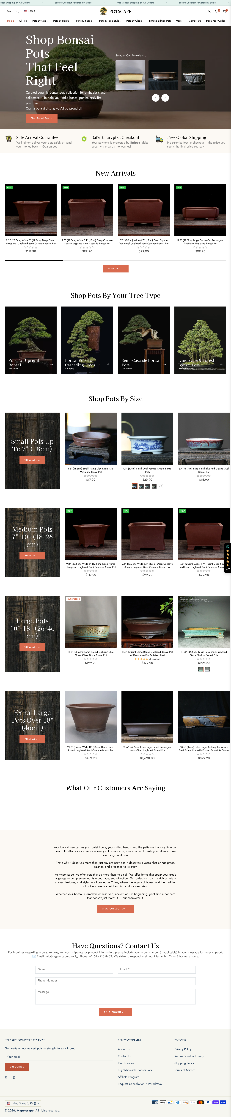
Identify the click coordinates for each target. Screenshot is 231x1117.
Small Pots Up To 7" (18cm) (32, 445)
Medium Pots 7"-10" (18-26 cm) (32, 536)
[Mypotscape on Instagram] (15, 1077)
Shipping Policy (184, 1063)
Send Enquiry (114, 1012)
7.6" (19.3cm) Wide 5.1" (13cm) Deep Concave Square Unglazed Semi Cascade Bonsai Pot (87, 242)
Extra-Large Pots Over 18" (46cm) (32, 720)
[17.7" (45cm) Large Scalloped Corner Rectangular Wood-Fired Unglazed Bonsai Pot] (130, 75)
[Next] (165, 98)
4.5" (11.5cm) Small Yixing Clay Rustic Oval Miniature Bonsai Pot (90, 470)
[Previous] (156, 98)
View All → (116, 268)
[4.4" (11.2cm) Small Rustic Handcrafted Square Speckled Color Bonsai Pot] (196, 75)
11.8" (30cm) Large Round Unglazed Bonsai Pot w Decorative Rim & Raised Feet (147, 653)
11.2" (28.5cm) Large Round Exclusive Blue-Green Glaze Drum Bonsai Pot (91, 653)
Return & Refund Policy (189, 1056)
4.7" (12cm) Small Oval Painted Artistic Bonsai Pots (147, 470)
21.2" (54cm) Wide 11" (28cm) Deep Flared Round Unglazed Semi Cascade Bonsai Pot (90, 749)
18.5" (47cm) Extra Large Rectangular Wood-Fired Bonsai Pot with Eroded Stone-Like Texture (204, 749)
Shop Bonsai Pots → (41, 118)
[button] (13, 11)
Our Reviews (126, 1063)
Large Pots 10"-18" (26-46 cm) (32, 628)
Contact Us (125, 1056)
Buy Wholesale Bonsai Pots (135, 1070)
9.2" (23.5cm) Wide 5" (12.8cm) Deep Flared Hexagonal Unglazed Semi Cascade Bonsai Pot (31, 242)
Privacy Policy (182, 1049)
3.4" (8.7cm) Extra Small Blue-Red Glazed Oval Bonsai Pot (204, 470)
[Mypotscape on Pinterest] (7, 1077)
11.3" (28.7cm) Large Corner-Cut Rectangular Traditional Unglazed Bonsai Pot (200, 242)
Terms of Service (184, 1070)
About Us (124, 1049)
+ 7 (160, 486)
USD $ (31, 11)
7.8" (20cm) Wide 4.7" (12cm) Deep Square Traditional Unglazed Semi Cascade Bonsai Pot (143, 242)
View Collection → (115, 908)
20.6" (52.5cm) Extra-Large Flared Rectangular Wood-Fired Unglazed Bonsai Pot (147, 749)
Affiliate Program (128, 1077)
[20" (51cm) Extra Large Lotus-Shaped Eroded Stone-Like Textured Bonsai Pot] (163, 75)
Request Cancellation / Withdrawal (140, 1084)
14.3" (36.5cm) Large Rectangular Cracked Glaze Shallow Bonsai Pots (204, 653)
